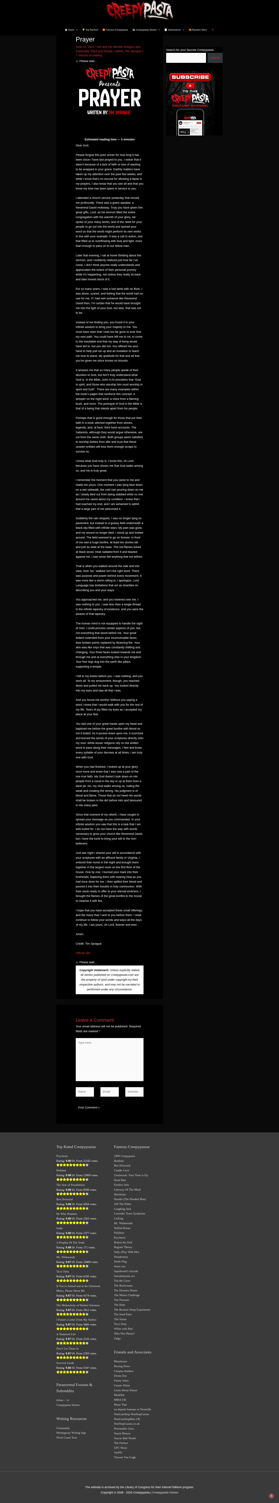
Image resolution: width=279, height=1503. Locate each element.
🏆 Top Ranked (90, 29)
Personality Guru (124, 1428)
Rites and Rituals (102, 51)
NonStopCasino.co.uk (127, 1423)
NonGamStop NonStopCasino (131, 1414)
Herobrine (120, 1194)
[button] (212, 29)
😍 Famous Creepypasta (115, 29)
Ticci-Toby (62, 1271)
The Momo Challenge (127, 1295)
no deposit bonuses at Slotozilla (132, 1409)
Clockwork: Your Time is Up (131, 1175)
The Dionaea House (125, 1290)
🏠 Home (69, 29)
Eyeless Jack (121, 1184)
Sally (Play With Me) (126, 1252)
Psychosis (62, 1156)
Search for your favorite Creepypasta (190, 50)
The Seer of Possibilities (70, 1185)
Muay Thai (120, 1404)
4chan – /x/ (62, 1400)
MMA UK (120, 1399)
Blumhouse (120, 1361)
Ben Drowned (64, 1199)
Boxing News (122, 1366)
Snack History (122, 1433)
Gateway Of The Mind (127, 1189)
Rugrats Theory (123, 1247)
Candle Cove (121, 1170)
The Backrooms (123, 1285)
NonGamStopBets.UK (127, 1419)
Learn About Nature (125, 1390)
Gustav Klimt (122, 1385)
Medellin (119, 1395)
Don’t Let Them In (67, 1348)
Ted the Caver (122, 1280)
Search (215, 57)
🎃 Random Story (198, 29)
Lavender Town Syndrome (129, 1213)
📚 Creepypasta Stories (144, 29)
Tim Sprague (133, 51)
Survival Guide (65, 1363)
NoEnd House (122, 1228)
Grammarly (63, 1428)
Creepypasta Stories (68, 1405)
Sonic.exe (119, 1266)
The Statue (120, 1319)
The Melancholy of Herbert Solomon (78, 1305)
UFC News (120, 1447)
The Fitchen (121, 1443)
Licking (118, 1218)
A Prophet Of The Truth (70, 1242)
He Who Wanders (66, 1213)
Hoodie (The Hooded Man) (130, 1199)
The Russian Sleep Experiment (132, 1309)
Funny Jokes (121, 1380)
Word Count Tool (66, 1437)
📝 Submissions (173, 29)
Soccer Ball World (125, 1438)
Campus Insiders (124, 1371)
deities (119, 51)
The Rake (119, 1304)
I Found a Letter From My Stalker (76, 1319)
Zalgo (117, 1338)
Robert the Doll (123, 1242)
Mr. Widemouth (65, 1257)
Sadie (59, 1228)
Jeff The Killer (122, 1204)
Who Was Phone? (124, 1333)
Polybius (119, 1232)
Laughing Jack (122, 1208)
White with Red (123, 1328)
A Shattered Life (66, 1334)
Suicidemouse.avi (124, 1276)
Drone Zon (120, 1375)
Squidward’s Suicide (126, 1271)
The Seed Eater (123, 1314)
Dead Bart (120, 1180)
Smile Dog (120, 1261)
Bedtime (61, 1170)
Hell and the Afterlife (110, 46)
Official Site (83, 953)
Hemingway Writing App (71, 1432)
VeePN (118, 1452)
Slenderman (121, 1256)
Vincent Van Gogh (125, 1457)
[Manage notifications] (271, 1495)
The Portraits (121, 1300)
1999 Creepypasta (124, 1156)
